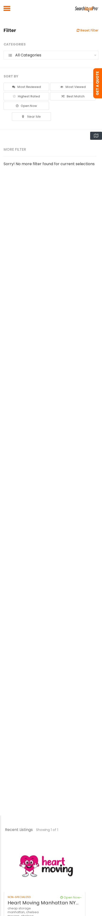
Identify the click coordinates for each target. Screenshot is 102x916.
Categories (15, 44)
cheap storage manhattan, (19, 910)
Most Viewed (75, 87)
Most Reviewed (29, 87)
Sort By (11, 76)
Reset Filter (88, 30)
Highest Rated (28, 96)
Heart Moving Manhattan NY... (43, 902)
